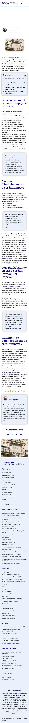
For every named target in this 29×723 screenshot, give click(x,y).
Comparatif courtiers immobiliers (11, 563)
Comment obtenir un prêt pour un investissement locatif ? (11, 525)
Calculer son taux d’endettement (11, 643)
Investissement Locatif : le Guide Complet (13, 513)
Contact (4, 720)
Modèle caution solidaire (9, 663)
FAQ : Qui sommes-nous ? (9, 718)
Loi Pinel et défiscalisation (9, 485)
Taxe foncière (5, 596)
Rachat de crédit (16, 13)
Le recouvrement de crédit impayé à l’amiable (15, 80)
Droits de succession (7, 608)
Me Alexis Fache (21, 250)
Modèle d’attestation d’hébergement (12, 666)
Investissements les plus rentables (11, 554)
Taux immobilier (6, 677)
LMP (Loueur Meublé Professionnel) (12, 579)
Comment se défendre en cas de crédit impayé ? (14, 92)
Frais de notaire (6, 606)
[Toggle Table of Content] (24, 75)
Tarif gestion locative (8, 668)
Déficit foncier (6, 584)
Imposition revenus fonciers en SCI (11, 574)
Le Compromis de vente (8, 542)
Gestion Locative (6, 504)
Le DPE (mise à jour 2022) (9, 661)
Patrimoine (5, 502)
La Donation (5, 613)
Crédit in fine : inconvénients (10, 528)
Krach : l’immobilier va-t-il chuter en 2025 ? (14, 627)
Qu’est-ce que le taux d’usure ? (10, 641)
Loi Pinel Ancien (6, 591)
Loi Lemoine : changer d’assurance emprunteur (11, 652)
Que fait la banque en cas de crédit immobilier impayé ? (15, 88)
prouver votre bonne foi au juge (10, 372)
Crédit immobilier (6, 473)
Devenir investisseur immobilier (10, 515)
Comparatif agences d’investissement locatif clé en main (14, 560)
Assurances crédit (7, 487)
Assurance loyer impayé (8, 656)
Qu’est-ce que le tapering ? (9, 636)
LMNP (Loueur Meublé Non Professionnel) (14, 582)
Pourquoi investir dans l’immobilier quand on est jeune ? (14, 518)
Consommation (6, 480)
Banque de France (15, 328)
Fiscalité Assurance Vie (8, 618)
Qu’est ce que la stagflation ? (10, 638)
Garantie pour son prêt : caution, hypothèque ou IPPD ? (14, 531)
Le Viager (4, 589)
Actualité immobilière (8, 477)
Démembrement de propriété (10, 601)
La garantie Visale (7, 658)
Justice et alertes (6, 494)
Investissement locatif (8, 475)
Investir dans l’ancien (8, 544)
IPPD (3, 586)
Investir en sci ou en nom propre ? (11, 557)
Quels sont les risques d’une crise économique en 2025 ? (11, 630)
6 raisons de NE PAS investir (10, 633)
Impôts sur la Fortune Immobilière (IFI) (12, 599)
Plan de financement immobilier (11, 522)
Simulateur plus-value (8, 679)
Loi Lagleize (5, 603)
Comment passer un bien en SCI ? (11, 577)
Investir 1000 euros (7, 549)
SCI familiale (5, 572)
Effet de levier (5, 537)
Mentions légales (22, 718)
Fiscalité (4, 489)
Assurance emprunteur (8, 535)
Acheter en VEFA (6, 540)
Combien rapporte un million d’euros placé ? (14, 552)
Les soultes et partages (8, 497)
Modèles (4, 499)
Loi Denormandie (6, 594)
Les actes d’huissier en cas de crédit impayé (15, 84)
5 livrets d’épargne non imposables (11, 547)
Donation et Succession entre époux (12, 611)
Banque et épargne (7, 492)
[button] (22, 3)
